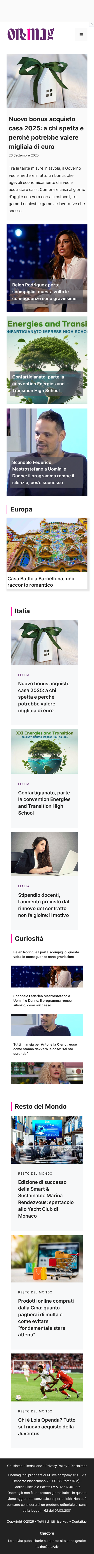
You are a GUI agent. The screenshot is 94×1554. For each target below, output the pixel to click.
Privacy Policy (56, 1466)
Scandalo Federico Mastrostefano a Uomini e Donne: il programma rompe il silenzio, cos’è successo (43, 472)
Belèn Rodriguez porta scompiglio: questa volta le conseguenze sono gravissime (44, 291)
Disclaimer (78, 1466)
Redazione (34, 1466)
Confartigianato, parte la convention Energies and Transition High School (38, 383)
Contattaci (79, 1521)
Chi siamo (15, 1466)
